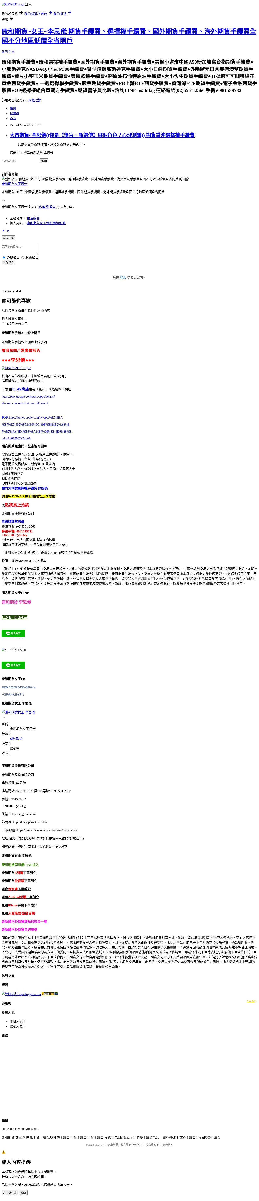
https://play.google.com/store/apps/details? (28, 396)
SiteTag (251, 1001)
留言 (52, 207)
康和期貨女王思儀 (15, 184)
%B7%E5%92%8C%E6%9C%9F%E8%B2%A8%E (36, 424)
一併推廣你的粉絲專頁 (13, 694)
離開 (23, 1193)
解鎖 (44, 161)
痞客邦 (44, 207)
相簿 (13, 108)
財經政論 (34, 100)
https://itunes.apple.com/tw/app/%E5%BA (35, 417)
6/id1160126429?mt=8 (16, 438)
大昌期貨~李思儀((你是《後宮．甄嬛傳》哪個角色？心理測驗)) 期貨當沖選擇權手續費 (102, 135)
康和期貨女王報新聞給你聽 (46, 223)
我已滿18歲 (10, 1193)
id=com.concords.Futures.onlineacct (25, 403)
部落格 (14, 113)
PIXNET (99, 1144)
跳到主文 (8, 52)
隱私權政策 (152, 1144)
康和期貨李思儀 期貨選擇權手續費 (19, 687)
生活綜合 (33, 218)
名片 (13, 118)
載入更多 (8, 238)
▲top (5, 230)
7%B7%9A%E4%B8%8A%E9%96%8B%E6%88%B (36, 431)
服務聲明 (168, 1144)
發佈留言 (8, 262)
